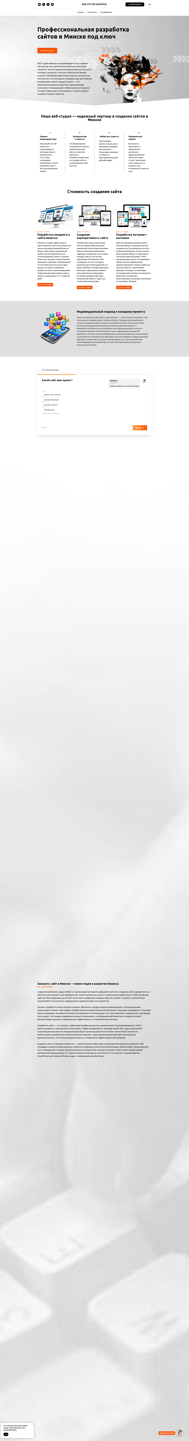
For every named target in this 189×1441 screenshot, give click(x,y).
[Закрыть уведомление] (32, 1424)
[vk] (48, 4)
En (150, 4)
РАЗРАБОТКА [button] (92, 12)
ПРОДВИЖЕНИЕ (106, 12)
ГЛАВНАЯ (80, 12)
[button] (47, 50)
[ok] (43, 4)
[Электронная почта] (52, 4)
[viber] (39, 4)
